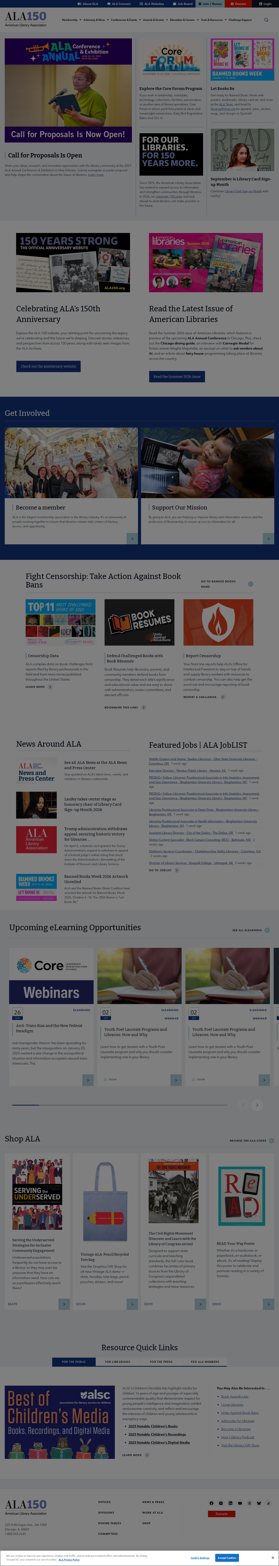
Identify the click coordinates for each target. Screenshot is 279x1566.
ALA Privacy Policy (69, 1559)
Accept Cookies (227, 1557)
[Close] (273, 1558)
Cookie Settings (200, 1557)
